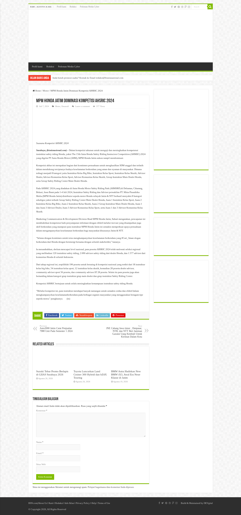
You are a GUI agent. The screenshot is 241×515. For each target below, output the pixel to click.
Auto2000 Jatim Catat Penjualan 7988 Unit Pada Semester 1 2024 (56, 328)
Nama (39, 442)
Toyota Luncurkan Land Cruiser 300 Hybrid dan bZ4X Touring (90, 374)
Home (38, 90)
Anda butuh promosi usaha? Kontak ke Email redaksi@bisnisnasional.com (87, 77)
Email (40, 453)
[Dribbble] (182, 7)
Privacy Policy (83, 503)
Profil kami (61, 6)
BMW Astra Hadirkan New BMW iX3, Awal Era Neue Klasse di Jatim (126, 374)
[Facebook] (172, 7)
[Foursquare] (185, 7)
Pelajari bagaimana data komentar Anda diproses (111, 487)
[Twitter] (175, 7)
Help (94, 503)
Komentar (41, 410)
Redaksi (73, 6)
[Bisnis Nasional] (120, 36)
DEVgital (208, 503)
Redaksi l (60, 503)
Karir (51, 503)
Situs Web (41, 464)
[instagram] (189, 7)
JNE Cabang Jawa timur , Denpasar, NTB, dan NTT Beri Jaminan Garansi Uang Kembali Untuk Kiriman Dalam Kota (124, 331)
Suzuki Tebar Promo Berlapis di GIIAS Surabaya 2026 (52, 373)
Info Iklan (69, 503)
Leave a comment (82, 106)
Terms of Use (104, 503)
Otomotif (65, 106)
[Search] (210, 6)
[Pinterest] (178, 7)
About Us (42, 503)
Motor (46, 90)
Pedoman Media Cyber (89, 6)
